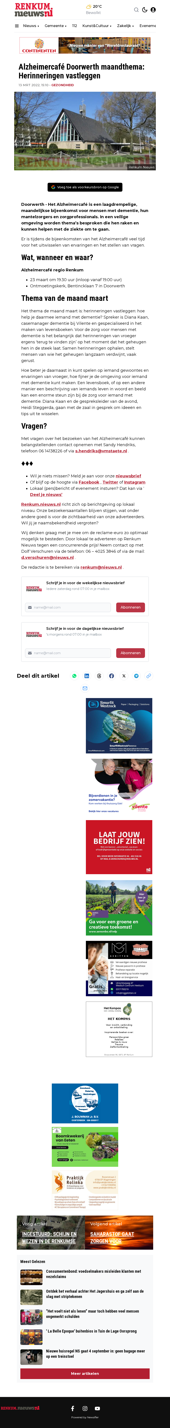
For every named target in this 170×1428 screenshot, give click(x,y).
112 (74, 26)
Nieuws (29, 26)
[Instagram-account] (85, 1408)
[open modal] (153, 9)
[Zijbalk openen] (16, 26)
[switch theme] (145, 10)
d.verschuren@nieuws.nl (47, 557)
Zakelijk (124, 26)
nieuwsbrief (128, 476)
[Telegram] (136, 675)
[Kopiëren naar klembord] (148, 675)
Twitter (110, 482)
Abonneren (131, 607)
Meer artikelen (85, 1374)
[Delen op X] (124, 675)
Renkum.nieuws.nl (41, 504)
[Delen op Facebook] (111, 675)
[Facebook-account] (72, 1408)
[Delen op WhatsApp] (74, 675)
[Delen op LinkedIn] (86, 675)
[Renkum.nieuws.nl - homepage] (34, 9)
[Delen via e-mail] (85, 688)
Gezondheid (62, 85)
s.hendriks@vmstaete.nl (101, 451)
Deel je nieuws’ (46, 494)
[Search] (136, 9)
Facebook (89, 482)
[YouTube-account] (97, 1408)
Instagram (134, 482)
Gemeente (54, 26)
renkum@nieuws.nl (101, 567)
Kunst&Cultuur (95, 26)
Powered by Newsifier (85, 1417)
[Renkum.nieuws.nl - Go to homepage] (20, 1408)
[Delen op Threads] (99, 675)
